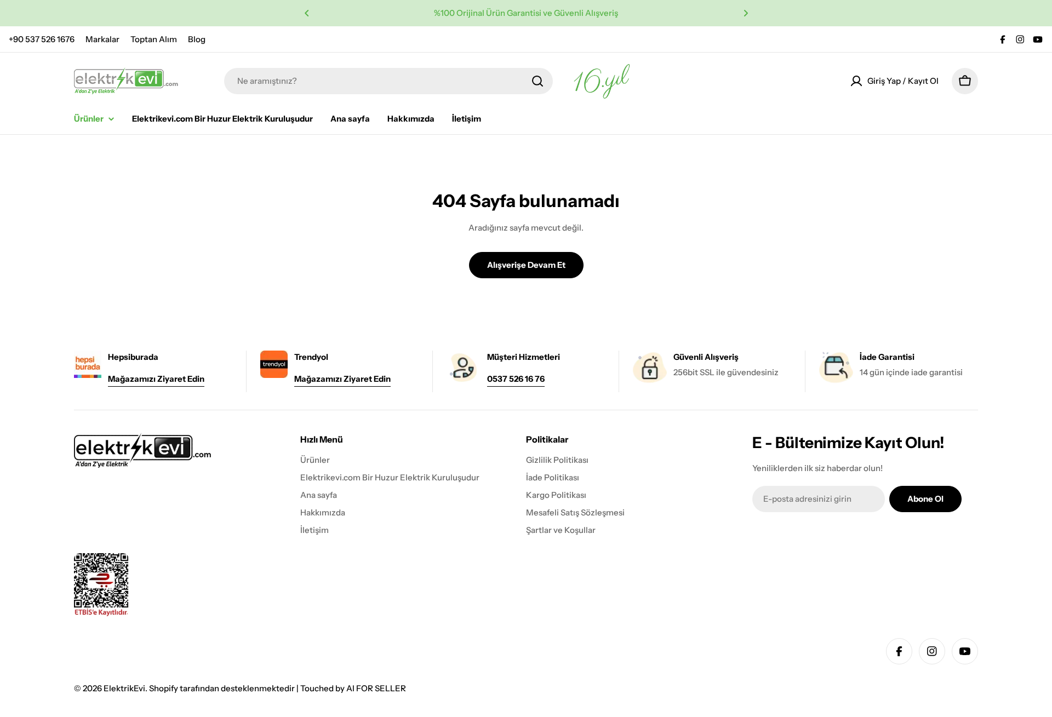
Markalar (102, 39)
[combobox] (388, 81)
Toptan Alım (153, 39)
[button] (306, 13)
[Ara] (537, 81)
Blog (196, 39)
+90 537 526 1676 (42, 39)
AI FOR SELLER (376, 688)
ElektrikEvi (124, 688)
